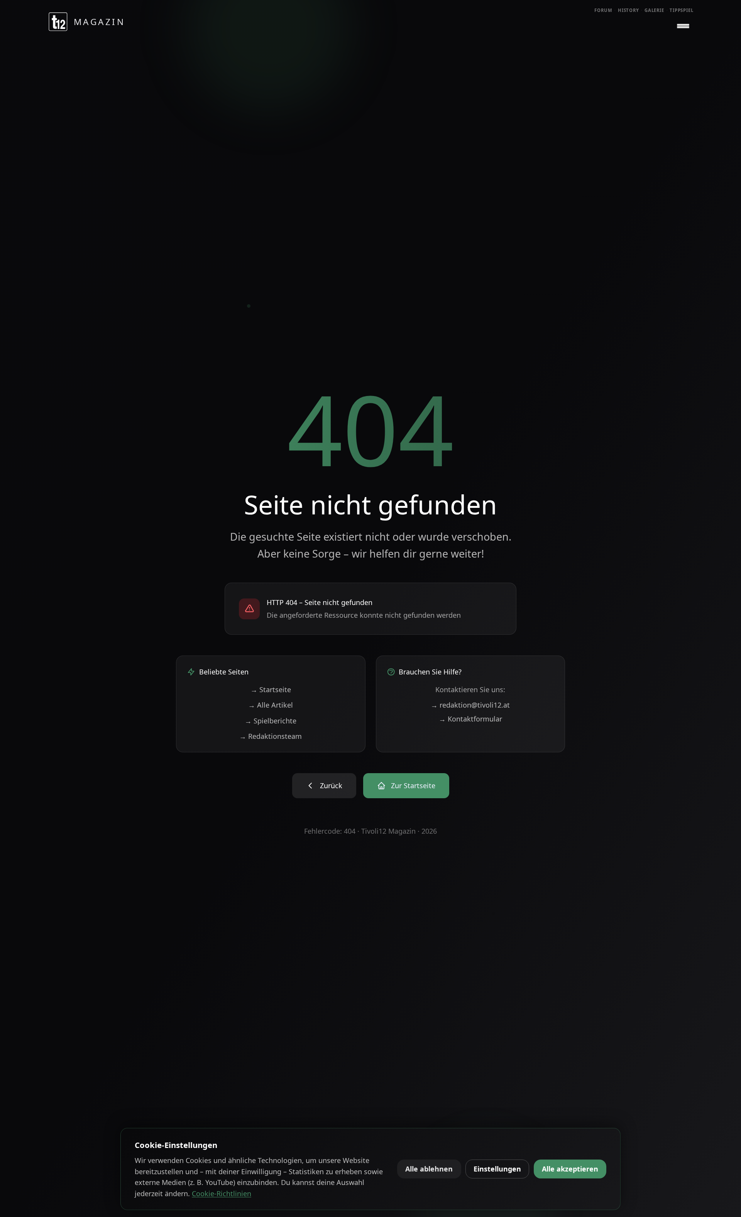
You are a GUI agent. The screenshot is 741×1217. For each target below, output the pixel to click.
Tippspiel (682, 10)
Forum (603, 10)
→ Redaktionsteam (270, 736)
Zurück (331, 785)
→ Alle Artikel (270, 705)
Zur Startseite (413, 785)
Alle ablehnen (429, 1168)
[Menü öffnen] (683, 26)
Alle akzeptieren (570, 1168)
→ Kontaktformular (470, 718)
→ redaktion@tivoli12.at (470, 705)
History (628, 10)
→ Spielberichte (270, 720)
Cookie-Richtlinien (221, 1193)
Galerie (654, 10)
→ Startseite (270, 689)
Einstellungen (497, 1168)
